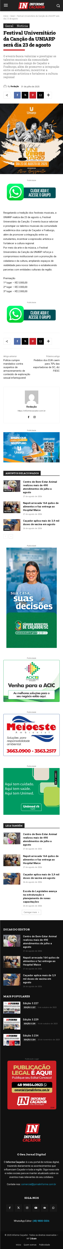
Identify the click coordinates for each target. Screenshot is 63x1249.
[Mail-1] (44, 1208)
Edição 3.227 (30, 1003)
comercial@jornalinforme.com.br (38, 1184)
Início (5, 16)
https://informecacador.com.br (32, 411)
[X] (25, 95)
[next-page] (11, 536)
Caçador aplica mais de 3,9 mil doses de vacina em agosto (39, 979)
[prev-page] (5, 536)
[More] (48, 95)
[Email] (40, 95)
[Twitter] (18, 1208)
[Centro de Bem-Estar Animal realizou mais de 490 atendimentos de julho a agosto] (11, 486)
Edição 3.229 (30, 1019)
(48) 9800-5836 (41, 1221)
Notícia (22, 26)
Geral (12, 16)
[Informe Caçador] (31, 6)
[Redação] (5, 86)
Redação (15, 86)
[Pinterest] (32, 95)
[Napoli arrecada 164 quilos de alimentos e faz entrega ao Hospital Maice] (11, 507)
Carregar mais (30, 912)
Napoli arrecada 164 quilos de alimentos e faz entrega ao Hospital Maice (41, 507)
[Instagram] (34, 416)
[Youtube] (35, 1208)
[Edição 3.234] (11, 1040)
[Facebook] (17, 95)
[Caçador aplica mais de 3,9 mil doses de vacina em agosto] (11, 525)
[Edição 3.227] (11, 1007)
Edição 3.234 (30, 1035)
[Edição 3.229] (11, 1024)
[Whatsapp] (53, 1208)
